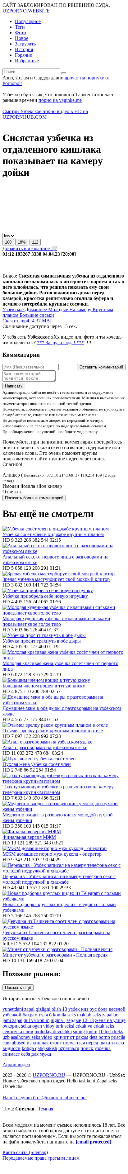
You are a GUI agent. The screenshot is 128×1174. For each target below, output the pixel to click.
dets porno (99, 1037)
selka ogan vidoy (37, 1026)
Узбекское (13, 309)
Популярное (28, 21)
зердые (73, 1020)
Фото (20, 32)
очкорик (11, 1026)
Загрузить (25, 43)
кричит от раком (70, 1037)
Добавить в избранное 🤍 (29, 248)
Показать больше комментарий (34, 498)
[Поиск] (63, 73)
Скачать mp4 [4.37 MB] (26, 320)
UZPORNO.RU (49, 1075)
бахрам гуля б (37, 1014)
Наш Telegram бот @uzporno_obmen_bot (44, 1097)
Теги (20, 27)
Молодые (57, 309)
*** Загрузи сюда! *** (60, 342)
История (24, 49)
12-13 (88, 1020)
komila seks (64, 1014)
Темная (45, 1108)
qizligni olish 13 (51, 1009)
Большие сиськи (36, 315)
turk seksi (65, 1026)
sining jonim (85, 1031)
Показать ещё (18, 987)
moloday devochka (53, 1031)
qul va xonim (36, 1020)
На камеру (79, 309)
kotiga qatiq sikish (39, 1048)
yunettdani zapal (18, 1009)
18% (22, 242)
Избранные (27, 60)
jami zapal (12, 1020)
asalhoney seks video (31, 1037)
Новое (21, 38)
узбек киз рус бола (87, 1009)
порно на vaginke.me (60, 100)
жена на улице (110, 1020)
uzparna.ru (68, 1048)
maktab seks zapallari (98, 1014)
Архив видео (16, 1064)
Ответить (12, 491)
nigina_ (58, 1020)
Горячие (23, 55)
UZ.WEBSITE (26, 10)
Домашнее (35, 309)
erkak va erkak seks (94, 1026)
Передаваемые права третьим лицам (41, 1158)
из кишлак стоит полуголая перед (62, 1042)
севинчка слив (17, 1031)
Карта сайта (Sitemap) (25, 1152)
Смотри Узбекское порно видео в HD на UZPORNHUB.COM (45, 114)
